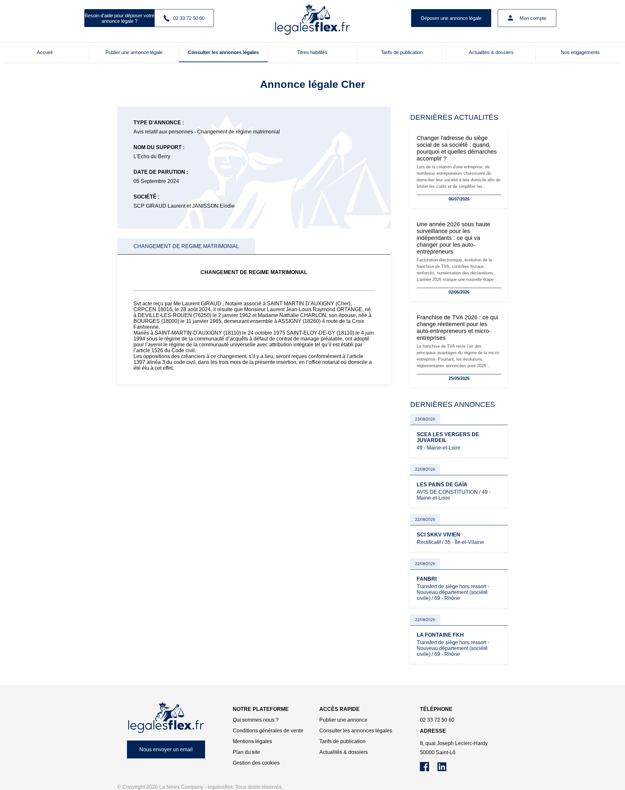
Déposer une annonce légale (451, 18)
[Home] (166, 717)
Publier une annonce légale (133, 52)
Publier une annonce (343, 720)
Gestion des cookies (256, 763)
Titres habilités (312, 52)
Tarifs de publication (402, 52)
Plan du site (246, 752)
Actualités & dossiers (491, 52)
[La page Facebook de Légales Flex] (428, 769)
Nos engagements (580, 52)
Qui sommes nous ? (256, 720)
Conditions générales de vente (268, 730)
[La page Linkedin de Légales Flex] (445, 769)
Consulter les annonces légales (223, 52)
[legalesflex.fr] (312, 18)
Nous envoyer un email (166, 749)
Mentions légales (252, 741)
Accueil (44, 52)
